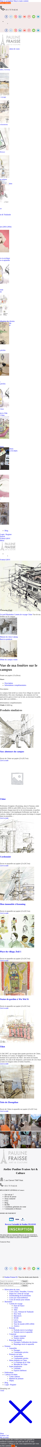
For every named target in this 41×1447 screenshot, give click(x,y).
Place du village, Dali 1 (10, 951)
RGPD (7, 1205)
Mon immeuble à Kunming (12, 904)
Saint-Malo (18, 1322)
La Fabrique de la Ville (22, 1362)
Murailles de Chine (20, 1364)
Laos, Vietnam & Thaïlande (24, 1312)
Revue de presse (10, 1197)
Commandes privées (21, 1352)
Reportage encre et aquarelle (24, 1344)
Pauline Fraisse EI (10, 1277)
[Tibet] (17, 1042)
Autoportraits (18, 1356)
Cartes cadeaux (14, 1377)
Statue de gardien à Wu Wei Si (14, 999)
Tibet (2, 1046)
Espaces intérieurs (20, 1370)
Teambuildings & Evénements (20, 1296)
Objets (11, 1381)
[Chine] (17, 795)
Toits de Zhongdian (9, 1102)
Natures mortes (19, 1338)
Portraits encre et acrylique (23, 1330)
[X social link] (9, 679)
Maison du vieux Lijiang (9, 637)
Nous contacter (5, 3)
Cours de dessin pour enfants (19, 1300)
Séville (16, 1318)
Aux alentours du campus (12, 751)
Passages (17, 1350)
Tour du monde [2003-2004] (24, 1324)
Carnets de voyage (21, 614)
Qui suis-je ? (9, 1195)
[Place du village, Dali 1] (17, 947)
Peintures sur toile (15, 1354)
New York (17, 1314)
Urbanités (17, 1368)
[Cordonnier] (17, 852)
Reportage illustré (15, 1340)
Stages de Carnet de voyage (19, 1294)
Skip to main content (21, 1)
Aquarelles (13, 1348)
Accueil (3, 614)
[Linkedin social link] (16, 679)
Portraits (12, 1328)
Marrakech (17, 1316)
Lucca (16, 1320)
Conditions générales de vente (15, 1207)
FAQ (6, 1201)
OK (13, 1446)
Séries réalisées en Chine (18, 1360)
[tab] (9, 683)
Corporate (12, 1334)
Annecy (16, 1326)
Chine (30, 614)
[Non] (16, 1446)
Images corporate (20, 1336)
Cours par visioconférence (18, 1298)
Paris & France (19, 1306)
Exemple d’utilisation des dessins (25, 1342)
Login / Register (10, 1385)
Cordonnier (5, 857)
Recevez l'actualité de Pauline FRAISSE (20, 1224)
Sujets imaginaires (15, 1366)
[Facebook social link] (6, 679)
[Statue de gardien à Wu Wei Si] (17, 995)
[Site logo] (10, 45)
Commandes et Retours (13, 1209)
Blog (6, 1203)
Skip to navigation (7, 1)
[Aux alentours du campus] (17, 747)
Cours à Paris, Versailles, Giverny (21, 1291)
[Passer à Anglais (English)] (10, 23)
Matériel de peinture (16, 1379)
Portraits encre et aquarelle (23, 1332)
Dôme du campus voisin (8, 660)
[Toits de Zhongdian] (17, 1098)
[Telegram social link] (19, 679)
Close (2, 1390)
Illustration (10, 614)
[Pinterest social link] (13, 679)
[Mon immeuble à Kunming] (17, 900)
